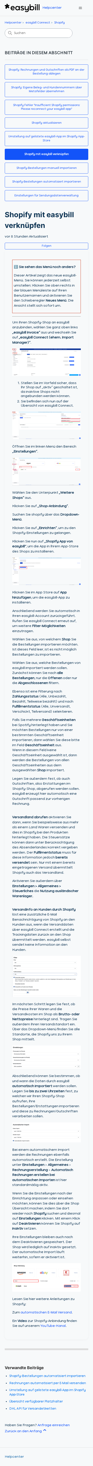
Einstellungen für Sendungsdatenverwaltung (46, 195)
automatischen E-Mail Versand (46, 1312)
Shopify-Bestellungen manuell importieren (46, 168)
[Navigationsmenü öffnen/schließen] (80, 8)
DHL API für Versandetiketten (32, 1408)
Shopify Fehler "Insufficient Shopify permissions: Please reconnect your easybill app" (46, 107)
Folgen (46, 246)
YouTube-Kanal (53, 1326)
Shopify (59, 22)
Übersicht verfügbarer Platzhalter (36, 1401)
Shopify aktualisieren (47, 122)
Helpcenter (13, 22)
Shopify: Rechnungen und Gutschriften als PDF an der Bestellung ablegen (46, 71)
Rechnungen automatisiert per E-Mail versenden (47, 1383)
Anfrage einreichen (53, 1425)
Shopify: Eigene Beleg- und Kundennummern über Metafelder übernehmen (46, 89)
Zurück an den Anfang (23, 1431)
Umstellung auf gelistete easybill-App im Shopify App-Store (46, 138)
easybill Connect (38, 22)
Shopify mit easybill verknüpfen (46, 154)
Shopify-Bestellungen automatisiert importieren (46, 181)
